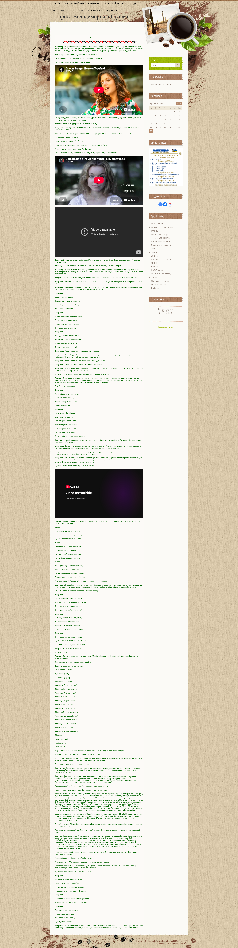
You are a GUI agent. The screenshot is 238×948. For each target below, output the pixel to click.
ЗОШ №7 (154, 263)
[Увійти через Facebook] (165, 204)
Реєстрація (162, 327)
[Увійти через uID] (160, 204)
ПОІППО (154, 231)
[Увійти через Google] (170, 204)
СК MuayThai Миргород (161, 273)
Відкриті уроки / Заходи (161, 84)
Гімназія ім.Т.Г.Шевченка (161, 259)
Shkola (154, 277)
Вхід (171, 327)
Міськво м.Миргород (160, 234)
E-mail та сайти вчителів (161, 245)
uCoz (186, 943)
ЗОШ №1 (154, 248)
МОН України (157, 223)
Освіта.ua (155, 288)
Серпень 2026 (156, 103)
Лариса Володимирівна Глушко (91, 16)
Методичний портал (160, 281)
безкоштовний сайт (174, 943)
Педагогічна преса (159, 284)
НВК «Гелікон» (157, 270)
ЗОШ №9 (154, 266)
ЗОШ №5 (154, 256)
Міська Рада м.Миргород (162, 227)
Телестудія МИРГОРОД (160, 238)
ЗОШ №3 (154, 252)
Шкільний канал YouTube (161, 241)
